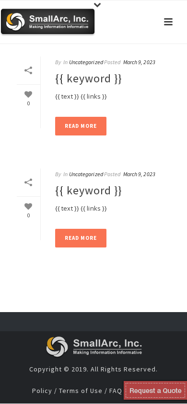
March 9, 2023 (139, 62)
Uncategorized (86, 62)
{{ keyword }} (88, 78)
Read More (81, 126)
